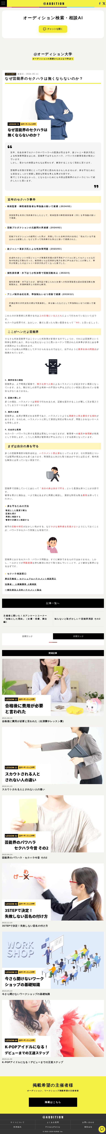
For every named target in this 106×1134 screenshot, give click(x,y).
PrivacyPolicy (53, 1127)
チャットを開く (55, 29)
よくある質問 (53, 1122)
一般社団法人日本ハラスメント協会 (23, 590)
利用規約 (18, 1127)
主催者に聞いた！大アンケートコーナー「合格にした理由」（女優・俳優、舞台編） (25, 618)
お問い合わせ (88, 1122)
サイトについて (17, 1122)
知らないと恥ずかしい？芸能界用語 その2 (78, 619)
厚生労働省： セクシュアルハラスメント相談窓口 (30, 579)
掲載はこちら (53, 1102)
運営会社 (88, 1127)
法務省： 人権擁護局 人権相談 (21, 584)
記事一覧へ (53, 603)
